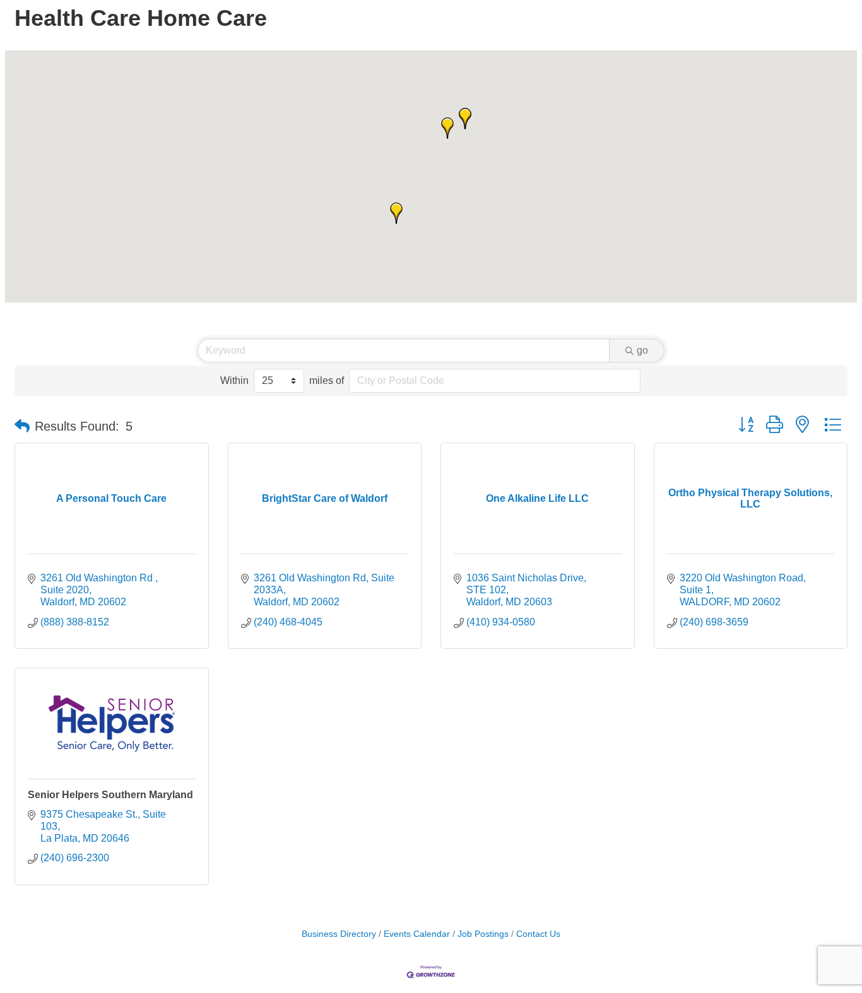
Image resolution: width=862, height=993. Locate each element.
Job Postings (483, 934)
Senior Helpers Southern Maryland (110, 794)
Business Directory (339, 934)
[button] (447, 128)
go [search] (642, 350)
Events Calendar (417, 934)
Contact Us (538, 934)
